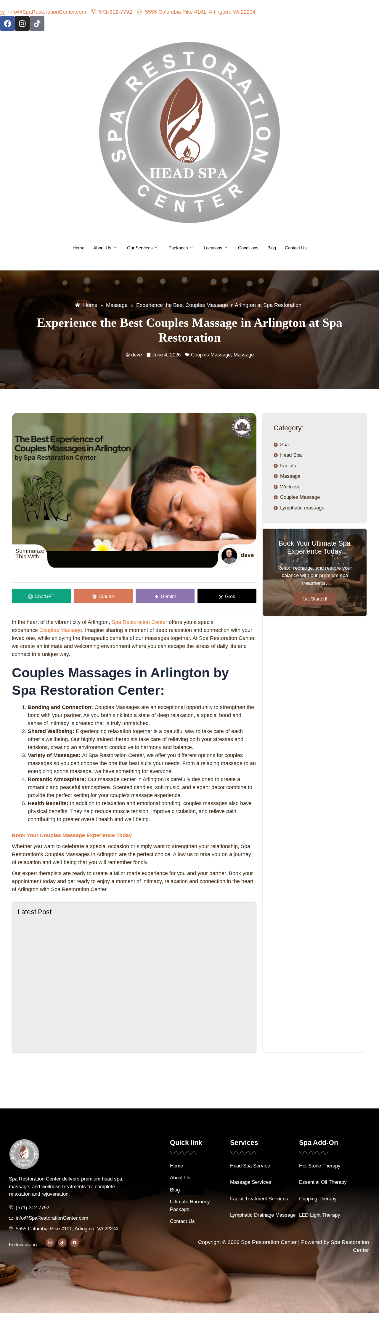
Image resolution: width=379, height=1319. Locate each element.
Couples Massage (211, 355)
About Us (102, 247)
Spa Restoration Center (139, 622)
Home (78, 247)
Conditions (248, 247)
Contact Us (296, 247)
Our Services (140, 247)
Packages (178, 247)
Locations (213, 247)
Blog (271, 247)
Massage (244, 355)
